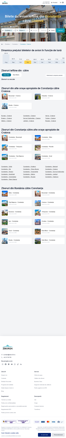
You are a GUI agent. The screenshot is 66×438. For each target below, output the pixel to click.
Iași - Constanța (13, 221)
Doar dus (6, 26)
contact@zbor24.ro (9, 354)
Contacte (3, 378)
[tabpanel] (33, 79)
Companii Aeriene (39, 406)
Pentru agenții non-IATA (40, 388)
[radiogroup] (33, 26)
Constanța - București (15, 137)
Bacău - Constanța (14, 240)
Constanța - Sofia (6, 166)
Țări (35, 399)
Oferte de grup (38, 375)
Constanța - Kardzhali (8, 174)
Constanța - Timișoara (15, 146)
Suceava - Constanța (15, 212)
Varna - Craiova (50, 116)
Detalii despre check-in (7, 388)
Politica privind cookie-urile (8, 412)
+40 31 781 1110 (46, 2)
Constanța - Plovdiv (48, 146)
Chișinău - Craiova (47, 96)
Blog (2, 391)
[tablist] (11, 75)
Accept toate (44, 434)
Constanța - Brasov (7, 171)
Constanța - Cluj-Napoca (16, 156)
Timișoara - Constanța (48, 212)
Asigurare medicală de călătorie (42, 384)
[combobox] (55, 75)
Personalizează (58, 434)
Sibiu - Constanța (14, 193)
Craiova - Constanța (48, 202)
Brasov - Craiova (6, 118)
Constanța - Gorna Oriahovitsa (54, 171)
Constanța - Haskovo (51, 177)
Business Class (38, 381)
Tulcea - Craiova (50, 118)
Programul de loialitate (7, 384)
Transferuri (37, 409)
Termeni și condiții (6, 399)
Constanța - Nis (6, 169)
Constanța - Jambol (51, 174)
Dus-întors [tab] (16, 75)
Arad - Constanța (14, 230)
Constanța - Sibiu (47, 137)
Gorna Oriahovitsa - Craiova (31, 118)
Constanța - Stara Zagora (9, 179)
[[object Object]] (2, 364)
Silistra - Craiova (6, 121)
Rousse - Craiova (50, 121)
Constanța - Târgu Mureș (31, 169)
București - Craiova (14, 96)
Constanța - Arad (47, 156)
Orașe (36, 403)
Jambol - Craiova (28, 121)
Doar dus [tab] (6, 75)
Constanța (15, 44)
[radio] (2, 26)
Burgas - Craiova (6, 116)
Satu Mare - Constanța (48, 240)
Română (55, 2)
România (7, 44)
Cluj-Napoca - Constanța (16, 202)
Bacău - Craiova (13, 105)
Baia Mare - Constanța (48, 230)
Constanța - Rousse (29, 177)
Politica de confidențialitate (8, 403)
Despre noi (4, 375)
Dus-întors (15, 26)
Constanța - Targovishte (30, 171)
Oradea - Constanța (48, 221)
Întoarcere (44, 30)
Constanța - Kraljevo (29, 166)
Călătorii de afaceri (39, 378)
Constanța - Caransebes (8, 177)
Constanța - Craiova (29, 116)
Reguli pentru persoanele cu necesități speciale (14, 406)
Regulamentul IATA (6, 409)
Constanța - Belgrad (51, 166)
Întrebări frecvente (6, 381)
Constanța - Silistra (29, 174)
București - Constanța (48, 193)
